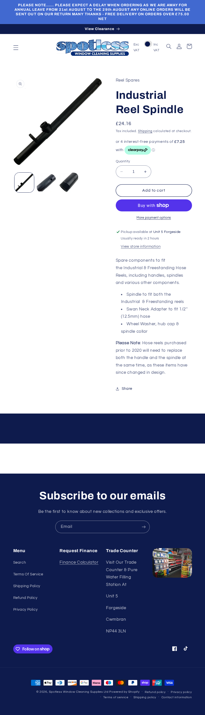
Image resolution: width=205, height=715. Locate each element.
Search (19, 562)
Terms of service (115, 697)
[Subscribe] (144, 527)
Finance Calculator (79, 562)
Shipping (145, 131)
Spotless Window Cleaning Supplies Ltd (78, 691)
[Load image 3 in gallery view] (68, 182)
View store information (140, 246)
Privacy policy (181, 692)
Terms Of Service (28, 574)
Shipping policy (145, 697)
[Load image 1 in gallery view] (24, 182)
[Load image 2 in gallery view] (46, 182)
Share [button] (127, 389)
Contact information (177, 697)
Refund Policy (25, 598)
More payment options (153, 217)
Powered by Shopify (124, 691)
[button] (16, 47)
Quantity (123, 161)
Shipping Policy (26, 586)
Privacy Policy (25, 609)
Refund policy (155, 692)
